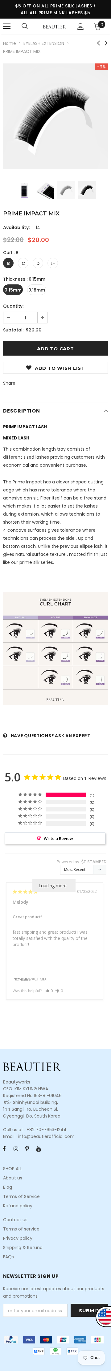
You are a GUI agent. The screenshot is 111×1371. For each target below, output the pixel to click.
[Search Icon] (25, 26)
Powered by (81, 861)
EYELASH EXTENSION (43, 43)
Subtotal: (13, 330)
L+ (53, 263)
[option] (55, 116)
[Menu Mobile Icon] (6, 26)
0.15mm (13, 290)
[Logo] (54, 26)
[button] (49, 990)
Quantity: (13, 306)
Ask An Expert (72, 736)
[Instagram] (15, 1148)
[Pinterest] (27, 1148)
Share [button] (25, 979)
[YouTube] (38, 1148)
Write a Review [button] (58, 838)
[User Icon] (80, 26)
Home (9, 43)
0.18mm (36, 290)
